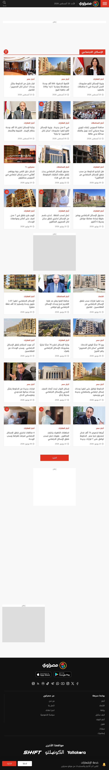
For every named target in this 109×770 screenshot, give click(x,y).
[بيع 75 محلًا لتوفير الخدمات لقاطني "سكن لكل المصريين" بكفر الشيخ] (89, 327)
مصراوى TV (29, 167)
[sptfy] (43, 684)
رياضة (102, 710)
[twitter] (72, 684)
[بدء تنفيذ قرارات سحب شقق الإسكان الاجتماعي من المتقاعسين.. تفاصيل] (89, 284)
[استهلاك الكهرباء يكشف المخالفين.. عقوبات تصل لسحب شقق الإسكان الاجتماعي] (54, 415)
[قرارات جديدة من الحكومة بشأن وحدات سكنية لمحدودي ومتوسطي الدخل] (20, 371)
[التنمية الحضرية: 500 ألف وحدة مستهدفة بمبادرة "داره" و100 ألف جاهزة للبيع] (54, 66)
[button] (104, 3)
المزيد (54, 458)
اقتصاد (101, 296)
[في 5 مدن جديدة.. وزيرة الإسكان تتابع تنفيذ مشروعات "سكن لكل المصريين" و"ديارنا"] (54, 110)
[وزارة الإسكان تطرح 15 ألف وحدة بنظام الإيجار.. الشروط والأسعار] (20, 110)
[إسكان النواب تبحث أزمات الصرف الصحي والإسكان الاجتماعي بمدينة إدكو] (54, 371)
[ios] (43, 674)
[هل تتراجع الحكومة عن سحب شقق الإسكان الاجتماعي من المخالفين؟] (89, 154)
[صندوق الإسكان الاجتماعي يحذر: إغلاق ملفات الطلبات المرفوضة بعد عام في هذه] (54, 154)
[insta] (67, 684)
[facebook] (77, 684)
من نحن (51, 701)
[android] (62, 674)
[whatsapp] (57, 684)
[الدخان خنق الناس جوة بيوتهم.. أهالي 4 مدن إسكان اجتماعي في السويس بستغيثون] (20, 154)
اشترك (9, 763)
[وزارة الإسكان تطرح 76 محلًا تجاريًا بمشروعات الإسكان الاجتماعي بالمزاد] (54, 327)
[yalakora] (76, 752)
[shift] (32, 752)
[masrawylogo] (54, 665)
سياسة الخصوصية (47, 715)
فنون (103, 724)
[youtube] (62, 684)
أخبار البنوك (100, 719)
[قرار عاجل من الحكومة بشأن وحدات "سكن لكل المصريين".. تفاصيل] (20, 66)
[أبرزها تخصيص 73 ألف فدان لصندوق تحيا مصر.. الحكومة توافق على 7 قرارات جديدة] (89, 415)
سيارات (102, 729)
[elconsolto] (54, 752)
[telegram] (52, 684)
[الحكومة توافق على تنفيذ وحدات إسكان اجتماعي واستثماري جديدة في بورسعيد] (89, 371)
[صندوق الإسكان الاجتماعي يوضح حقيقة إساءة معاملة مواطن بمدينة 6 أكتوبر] (89, 198)
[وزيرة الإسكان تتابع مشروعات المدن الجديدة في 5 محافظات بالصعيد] (89, 66)
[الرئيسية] (88, 4)
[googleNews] (33, 684)
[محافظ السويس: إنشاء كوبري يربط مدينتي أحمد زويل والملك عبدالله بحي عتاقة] (89, 110)
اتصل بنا (51, 705)
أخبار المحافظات (97, 123)
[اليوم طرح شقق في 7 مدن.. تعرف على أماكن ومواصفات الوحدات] (20, 198)
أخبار (103, 701)
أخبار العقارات (98, 79)
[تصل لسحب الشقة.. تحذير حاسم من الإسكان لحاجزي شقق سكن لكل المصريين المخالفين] (54, 198)
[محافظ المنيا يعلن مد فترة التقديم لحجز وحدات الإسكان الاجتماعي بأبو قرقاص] (54, 284)
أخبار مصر (65, 79)
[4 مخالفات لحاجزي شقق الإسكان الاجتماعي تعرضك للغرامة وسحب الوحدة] (20, 415)
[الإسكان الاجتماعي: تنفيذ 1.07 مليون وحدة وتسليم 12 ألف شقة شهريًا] (20, 284)
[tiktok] (47, 684)
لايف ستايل (100, 715)
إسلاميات (101, 733)
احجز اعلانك (50, 710)
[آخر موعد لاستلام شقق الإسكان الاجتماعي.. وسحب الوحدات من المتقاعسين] (20, 327)
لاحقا (25, 763)
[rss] (38, 684)
